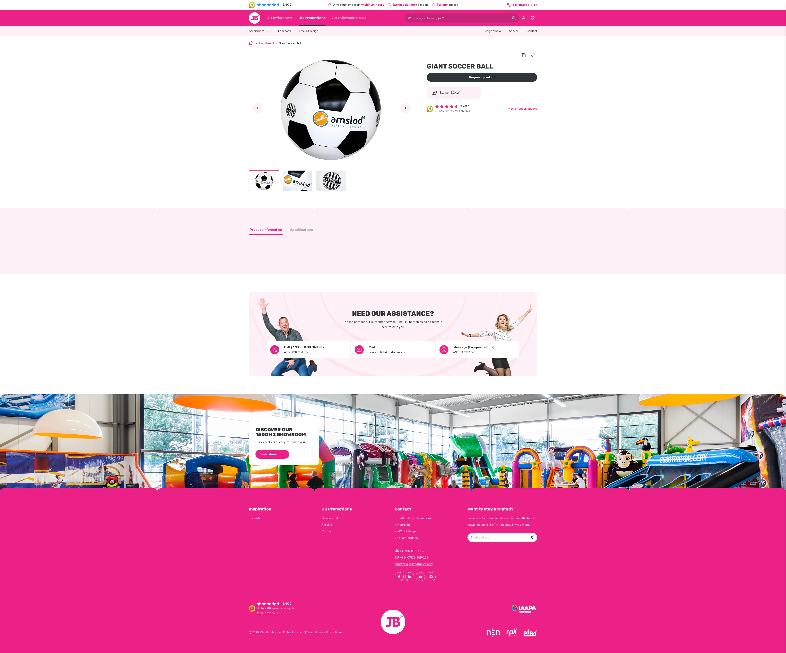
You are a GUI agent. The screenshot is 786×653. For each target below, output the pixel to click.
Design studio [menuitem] (492, 31)
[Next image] (405, 108)
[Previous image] (257, 108)
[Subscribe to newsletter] (531, 537)
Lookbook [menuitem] (284, 31)
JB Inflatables (279, 18)
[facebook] (399, 576)
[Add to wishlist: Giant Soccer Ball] (532, 55)
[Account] (523, 17)
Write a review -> (268, 613)
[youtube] (420, 576)
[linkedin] (409, 576)
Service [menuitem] (514, 31)
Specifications (301, 230)
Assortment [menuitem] (256, 31)
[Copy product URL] (523, 55)
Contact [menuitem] (532, 31)
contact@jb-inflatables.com (414, 564)
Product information (266, 230)
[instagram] (431, 576)
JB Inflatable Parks (349, 18)
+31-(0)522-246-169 (411, 557)
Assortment (266, 43)
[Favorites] (532, 17)
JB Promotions (312, 18)
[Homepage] (254, 18)
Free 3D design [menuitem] (308, 31)
